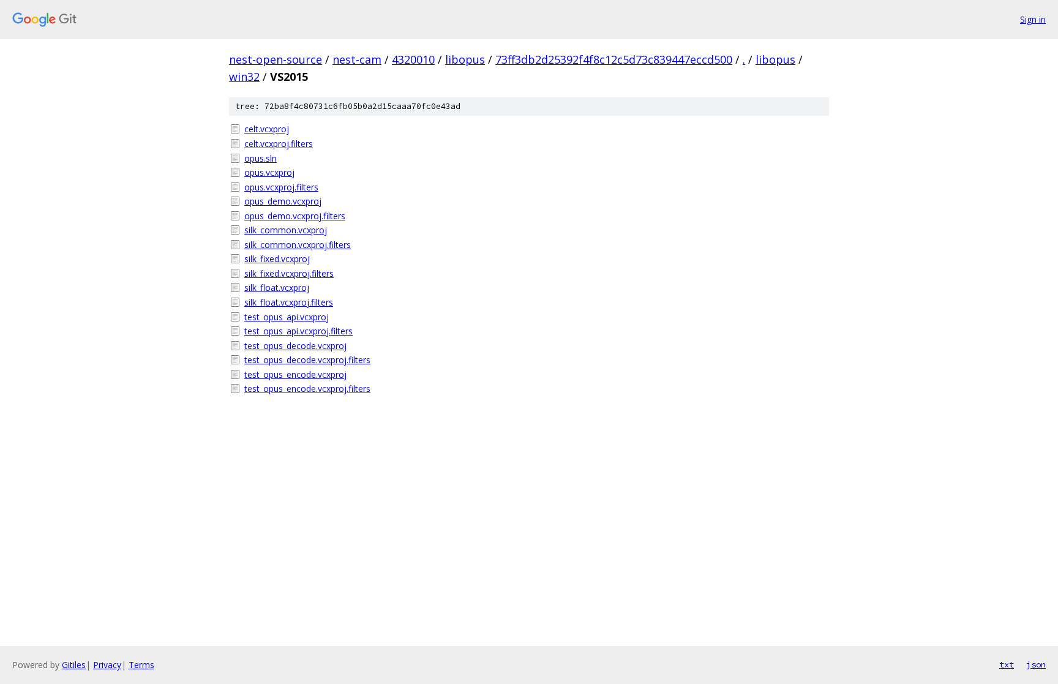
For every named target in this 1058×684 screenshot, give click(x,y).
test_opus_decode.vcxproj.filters (307, 360)
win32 (244, 76)
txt (1006, 664)
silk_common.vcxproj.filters (297, 244)
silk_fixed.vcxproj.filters (289, 273)
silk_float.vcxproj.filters (288, 302)
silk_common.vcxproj (285, 230)
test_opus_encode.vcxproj (295, 374)
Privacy (107, 665)
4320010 (413, 59)
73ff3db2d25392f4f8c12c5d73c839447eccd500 (613, 59)
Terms (141, 665)
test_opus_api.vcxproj (286, 317)
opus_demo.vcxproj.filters (294, 216)
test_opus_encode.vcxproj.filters (307, 388)
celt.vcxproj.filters (278, 143)
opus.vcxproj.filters (281, 187)
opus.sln (260, 158)
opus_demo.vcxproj (282, 201)
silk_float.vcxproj (276, 287)
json (1036, 664)
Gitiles (74, 665)
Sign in (1033, 19)
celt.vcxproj (266, 129)
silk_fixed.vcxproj (277, 259)
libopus (465, 59)
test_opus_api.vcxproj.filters (298, 331)
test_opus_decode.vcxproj (295, 345)
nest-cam (356, 59)
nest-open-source (275, 59)
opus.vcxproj (269, 172)
